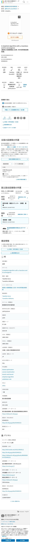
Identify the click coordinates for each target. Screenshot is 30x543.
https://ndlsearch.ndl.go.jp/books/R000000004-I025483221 (15, 456)
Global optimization (8, 369)
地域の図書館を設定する (15, 159)
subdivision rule (6, 379)
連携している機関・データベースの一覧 (17, 147)
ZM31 (3, 386)
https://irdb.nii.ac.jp (7, 475)
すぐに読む (16, 37)
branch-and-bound (7, 374)
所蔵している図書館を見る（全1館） (15, 110)
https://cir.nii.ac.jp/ (7, 466)
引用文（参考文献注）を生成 (11, 122)
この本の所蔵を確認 (21, 179)
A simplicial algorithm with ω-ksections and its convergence (14, 271)
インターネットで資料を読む (8, 521)
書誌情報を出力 (8, 124)
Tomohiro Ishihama (8, 298)
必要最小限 (8, 540)
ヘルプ (6, 156)
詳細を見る (25, 85)
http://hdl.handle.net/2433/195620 (12, 449)
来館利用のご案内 (22, 197)
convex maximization (8, 372)
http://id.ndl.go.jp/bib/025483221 (11, 423)
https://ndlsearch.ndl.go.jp (10, 414)
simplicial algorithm (8, 377)
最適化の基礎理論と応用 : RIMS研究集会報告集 (14, 288)
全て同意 (22, 540)
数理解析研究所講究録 (11, 6)
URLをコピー (9, 118)
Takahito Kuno (6, 296)
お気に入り (5, 118)
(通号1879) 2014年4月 (11, 9)
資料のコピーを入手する (7, 524)
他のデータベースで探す (10, 127)
